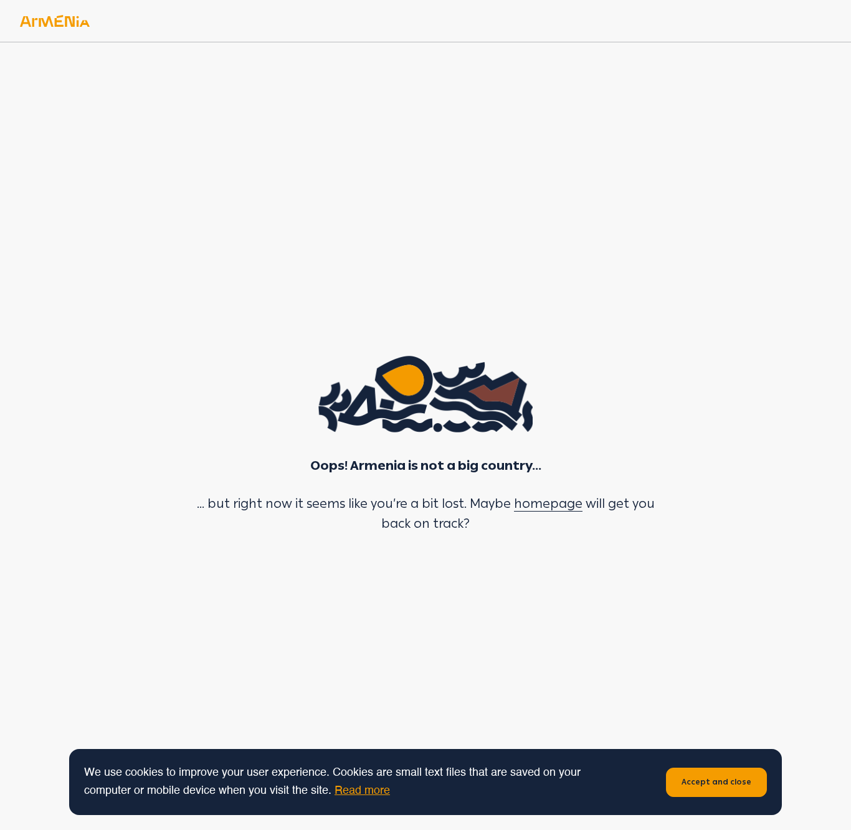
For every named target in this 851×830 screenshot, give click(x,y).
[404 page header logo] (55, 21)
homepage (548, 503)
